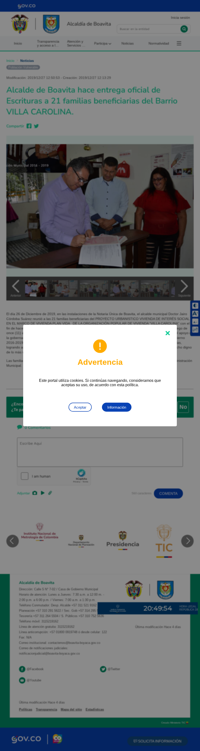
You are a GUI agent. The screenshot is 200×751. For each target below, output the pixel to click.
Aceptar (80, 407)
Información (116, 407)
